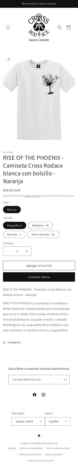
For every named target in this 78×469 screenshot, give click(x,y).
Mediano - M (40, 225)
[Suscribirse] (65, 379)
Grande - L (14, 234)
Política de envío (54, 454)
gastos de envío (32, 195)
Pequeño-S (14, 225)
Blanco (12, 209)
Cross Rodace (35, 443)
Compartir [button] (14, 342)
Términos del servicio (30, 454)
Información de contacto (41, 460)
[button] (8, 27)
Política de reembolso (31, 448)
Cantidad (8, 243)
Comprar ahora (39, 277)
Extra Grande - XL (43, 234)
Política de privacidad (58, 448)
